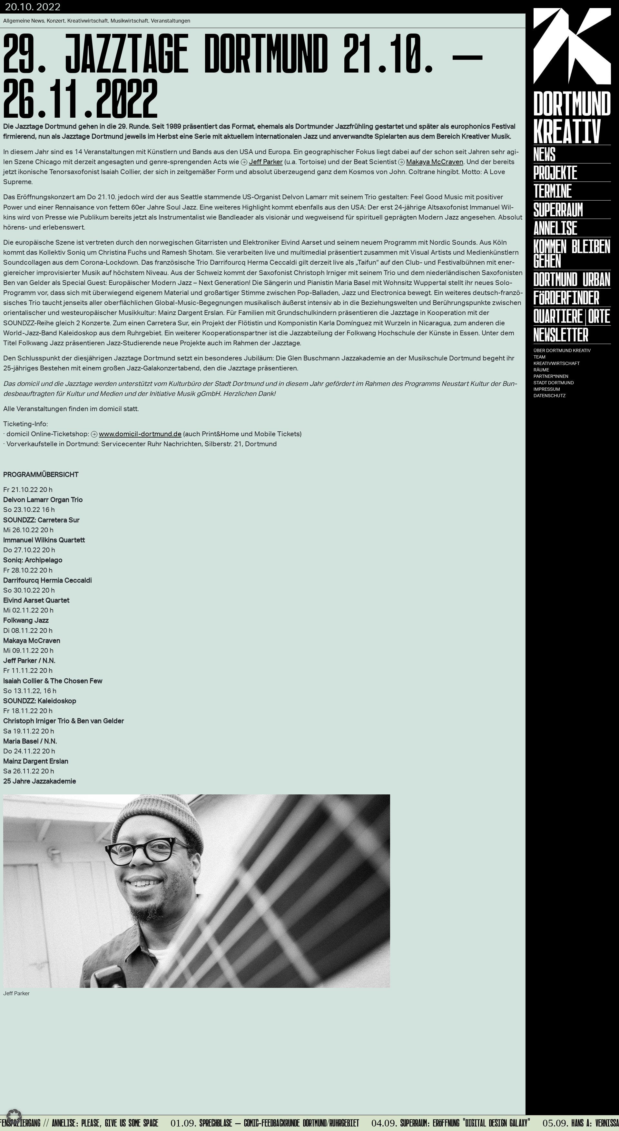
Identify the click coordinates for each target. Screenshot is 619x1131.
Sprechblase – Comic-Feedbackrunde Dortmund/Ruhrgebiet (257, 1122)
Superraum (558, 210)
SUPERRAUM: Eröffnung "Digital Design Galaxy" (443, 1122)
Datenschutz (549, 395)
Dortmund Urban (572, 279)
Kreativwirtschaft (557, 363)
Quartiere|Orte (572, 316)
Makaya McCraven (434, 161)
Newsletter (561, 335)
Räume (541, 369)
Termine (553, 191)
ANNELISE (555, 228)
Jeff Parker (266, 161)
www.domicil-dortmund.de (140, 433)
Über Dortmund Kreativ (562, 350)
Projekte (555, 172)
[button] (14, 1117)
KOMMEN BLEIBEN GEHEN (572, 253)
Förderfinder (566, 298)
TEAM (539, 356)
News (544, 154)
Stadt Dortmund (554, 382)
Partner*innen (551, 376)
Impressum (547, 389)
